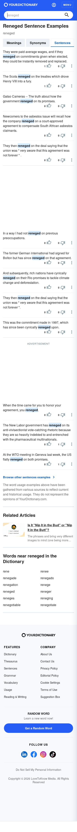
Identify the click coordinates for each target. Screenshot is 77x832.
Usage (8, 690)
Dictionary (10, 654)
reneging (46, 598)
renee (44, 571)
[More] (71, 66)
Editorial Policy (49, 675)
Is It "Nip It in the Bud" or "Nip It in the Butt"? (50, 527)
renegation (10, 584)
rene (6, 571)
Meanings (14, 42)
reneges (8, 598)
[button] (54, 5)
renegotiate (48, 605)
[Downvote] (62, 66)
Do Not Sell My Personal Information (38, 770)
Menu (67, 5)
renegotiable (12, 605)
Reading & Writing (15, 697)
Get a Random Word (38, 728)
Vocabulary (11, 682)
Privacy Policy (49, 668)
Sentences (62, 42)
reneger (45, 591)
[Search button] (67, 15)
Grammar (10, 675)
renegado (47, 578)
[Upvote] (49, 66)
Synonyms (38, 42)
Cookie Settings (50, 682)
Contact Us (47, 661)
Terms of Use (48, 690)
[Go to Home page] (21, 4)
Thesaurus (10, 661)
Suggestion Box (50, 697)
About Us (46, 654)
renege (45, 584)
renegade (9, 578)
